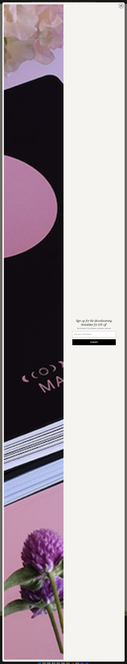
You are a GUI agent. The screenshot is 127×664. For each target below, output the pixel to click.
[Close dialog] (121, 5)
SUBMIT (94, 342)
